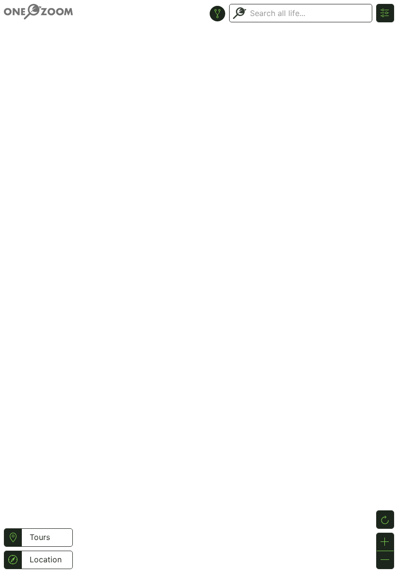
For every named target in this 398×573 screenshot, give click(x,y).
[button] (12, 537)
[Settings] (385, 13)
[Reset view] (385, 519)
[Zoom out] (385, 560)
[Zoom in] (385, 542)
